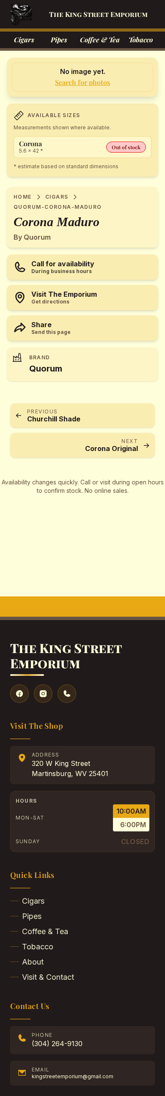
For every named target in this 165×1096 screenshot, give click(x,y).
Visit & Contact (48, 977)
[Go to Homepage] (21, 14)
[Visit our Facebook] (19, 693)
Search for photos (82, 82)
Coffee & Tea (45, 931)
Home (23, 197)
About (33, 961)
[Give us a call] (67, 693)
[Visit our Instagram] (43, 693)
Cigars (57, 197)
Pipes (31, 916)
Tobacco (37, 946)
